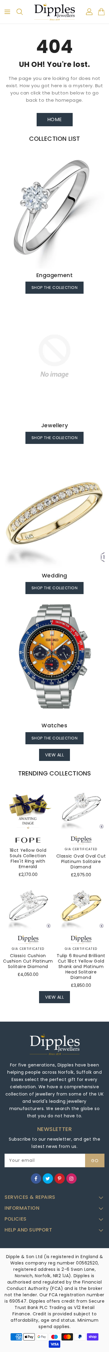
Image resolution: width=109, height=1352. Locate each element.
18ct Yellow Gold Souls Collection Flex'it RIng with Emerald (28, 858)
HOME (54, 119)
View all (54, 755)
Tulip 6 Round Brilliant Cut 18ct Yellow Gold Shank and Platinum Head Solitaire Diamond (81, 966)
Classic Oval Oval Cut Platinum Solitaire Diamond (81, 861)
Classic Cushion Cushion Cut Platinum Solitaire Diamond (28, 961)
